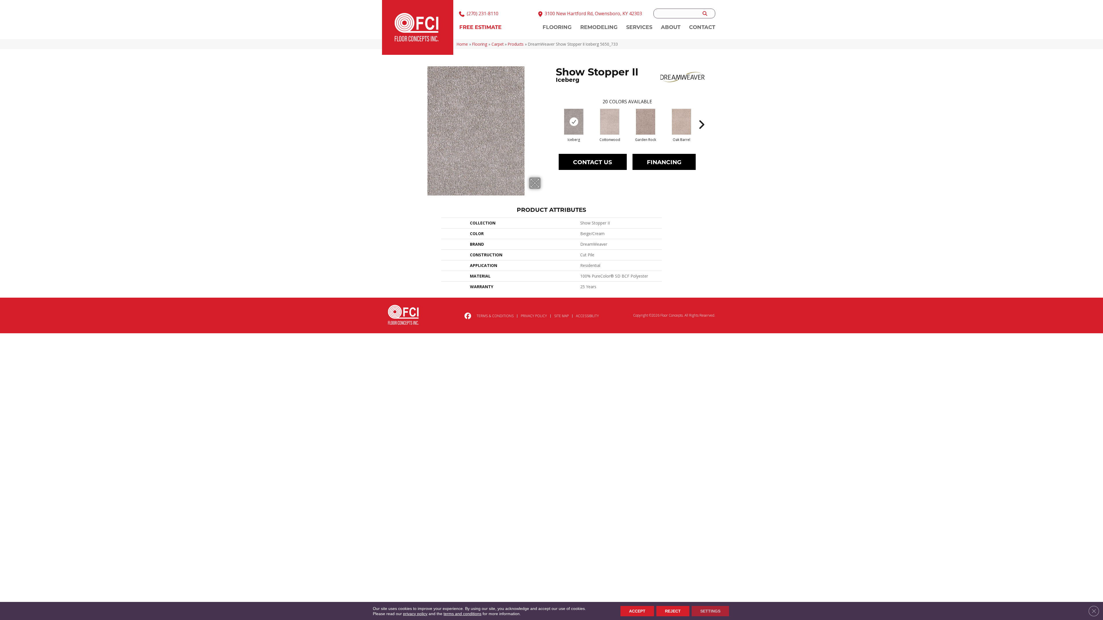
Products (516, 44)
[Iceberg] (574, 121)
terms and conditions (462, 613)
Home (462, 44)
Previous (553, 116)
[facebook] (467, 316)
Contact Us (592, 162)
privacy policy (415, 613)
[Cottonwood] (610, 121)
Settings (710, 611)
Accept (637, 611)
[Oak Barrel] (681, 121)
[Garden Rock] (646, 121)
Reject (673, 611)
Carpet (497, 44)
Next (701, 116)
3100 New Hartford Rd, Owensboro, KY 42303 (593, 13)
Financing (664, 162)
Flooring (479, 44)
